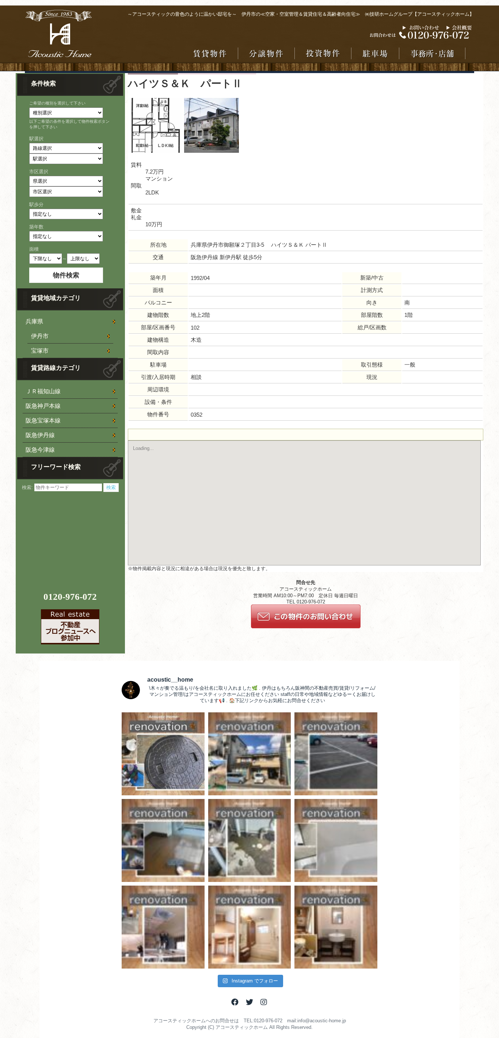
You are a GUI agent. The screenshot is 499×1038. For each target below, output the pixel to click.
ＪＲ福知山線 (43, 391)
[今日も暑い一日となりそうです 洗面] (335, 927)
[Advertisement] (71, 537)
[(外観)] (155, 151)
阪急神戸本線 (43, 406)
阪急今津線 (40, 450)
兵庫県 (34, 321)
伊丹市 (40, 336)
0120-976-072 (70, 597)
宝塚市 (40, 351)
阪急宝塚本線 (43, 420)
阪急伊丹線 (40, 435)
